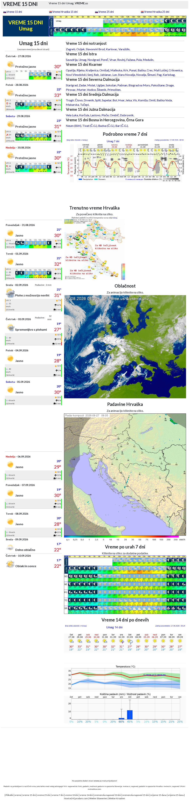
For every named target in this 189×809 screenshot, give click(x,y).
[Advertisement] (33, 197)
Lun (114, 74)
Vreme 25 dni (106, 11)
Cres (150, 70)
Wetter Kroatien (117, 798)
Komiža (143, 100)
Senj (90, 74)
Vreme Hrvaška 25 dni (156, 11)
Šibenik (101, 89)
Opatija (70, 70)
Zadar (82, 85)
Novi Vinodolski (76, 74)
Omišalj (104, 70)
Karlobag (169, 74)
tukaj (115, 218)
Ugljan (100, 85)
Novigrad (93, 59)
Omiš (152, 100)
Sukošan (111, 85)
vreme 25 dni (43, 795)
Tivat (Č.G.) (89, 125)
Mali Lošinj (161, 70)
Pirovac (71, 89)
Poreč (104, 59)
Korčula (84, 115)
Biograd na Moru (139, 85)
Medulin (148, 59)
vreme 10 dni (71, 795)
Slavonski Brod (95, 49)
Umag (82, 59)
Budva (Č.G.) (106, 125)
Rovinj (121, 59)
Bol (115, 100)
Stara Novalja (126, 74)
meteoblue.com (94, 789)
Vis (135, 100)
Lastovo (95, 115)
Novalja (141, 74)
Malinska (116, 70)
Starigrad (72, 85)
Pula (139, 59)
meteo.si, (127, 786)
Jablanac (105, 74)
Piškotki (9, 795)
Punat (133, 70)
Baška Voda (164, 100)
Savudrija (72, 59)
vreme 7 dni (58, 795)
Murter (81, 89)
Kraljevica (92, 70)
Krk (125, 70)
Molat (91, 85)
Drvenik (89, 100)
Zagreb (70, 49)
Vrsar (112, 59)
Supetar (106, 100)
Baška (142, 70)
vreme (18, 795)
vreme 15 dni (29, 795)
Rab (96, 74)
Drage (170, 85)
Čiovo (79, 100)
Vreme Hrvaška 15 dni (65, 11)
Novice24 (69, 798)
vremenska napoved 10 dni (107, 795)
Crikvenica (175, 70)
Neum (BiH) (73, 125)
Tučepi (84, 104)
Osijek (80, 49)
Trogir (70, 100)
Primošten (114, 89)
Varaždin (124, 49)
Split (98, 100)
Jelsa (129, 100)
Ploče (105, 115)
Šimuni (151, 74)
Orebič (114, 115)
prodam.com (81, 798)
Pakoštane (158, 85)
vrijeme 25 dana (176, 795)
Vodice (91, 89)
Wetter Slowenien (98, 798)
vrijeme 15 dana (158, 795)
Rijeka (81, 70)
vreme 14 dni (86, 795)
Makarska (72, 104)
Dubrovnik (127, 115)
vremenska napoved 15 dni (135, 795)
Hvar (121, 100)
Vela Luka (72, 115)
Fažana (130, 59)
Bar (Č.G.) (121, 125)
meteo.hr (167, 786)
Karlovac (111, 49)
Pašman (122, 85)
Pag (159, 74)
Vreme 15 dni (14, 11)
